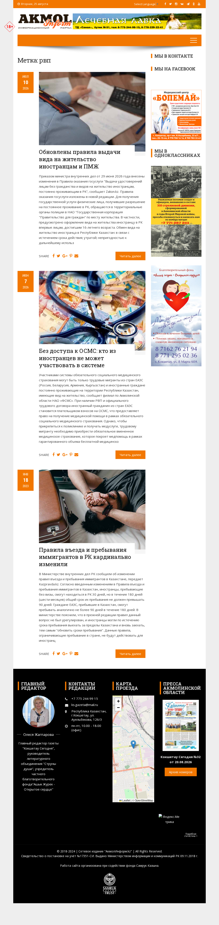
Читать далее (130, 256)
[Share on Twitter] (58, 256)
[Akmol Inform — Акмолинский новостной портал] (45, 21)
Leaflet (126, 800)
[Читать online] (181, 725)
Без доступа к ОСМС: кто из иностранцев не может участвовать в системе (77, 358)
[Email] (76, 256)
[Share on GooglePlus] (64, 256)
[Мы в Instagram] (176, 4)
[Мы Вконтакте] (182, 4)
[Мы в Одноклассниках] (193, 4)
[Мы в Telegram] (188, 4)
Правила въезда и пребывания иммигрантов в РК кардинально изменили (85, 557)
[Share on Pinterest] (70, 256)
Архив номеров (180, 772)
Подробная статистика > (190, 835)
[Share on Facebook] (53, 256)
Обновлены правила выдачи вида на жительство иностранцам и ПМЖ (79, 159)
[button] (133, 744)
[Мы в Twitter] (170, 4)
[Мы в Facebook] (165, 4)
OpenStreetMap (144, 800)
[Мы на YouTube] (199, 4)
